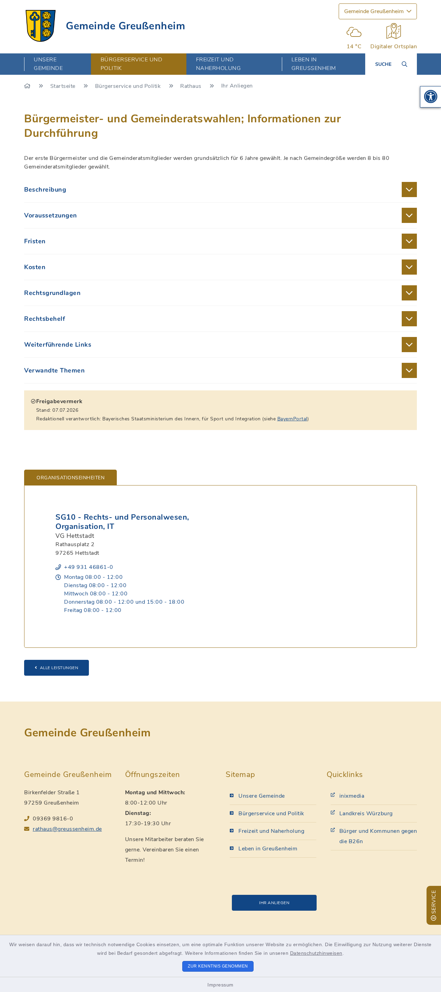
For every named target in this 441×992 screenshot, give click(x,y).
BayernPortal (292, 419)
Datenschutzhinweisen (316, 953)
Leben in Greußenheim (267, 848)
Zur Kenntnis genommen (218, 966)
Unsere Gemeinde (261, 796)
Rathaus (191, 86)
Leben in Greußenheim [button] (313, 64)
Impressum (220, 985)
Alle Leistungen (59, 668)
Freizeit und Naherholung (271, 831)
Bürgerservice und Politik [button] (132, 64)
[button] (430, 96)
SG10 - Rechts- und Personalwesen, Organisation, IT (122, 522)
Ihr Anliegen (274, 903)
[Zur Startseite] (28, 86)
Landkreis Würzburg (366, 813)
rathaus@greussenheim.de (67, 829)
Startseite (63, 86)
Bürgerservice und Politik (128, 86)
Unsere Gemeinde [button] (48, 64)
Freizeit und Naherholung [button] (218, 64)
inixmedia (352, 796)
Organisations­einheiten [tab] (70, 477)
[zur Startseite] (40, 26)
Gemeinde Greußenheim (125, 26)
